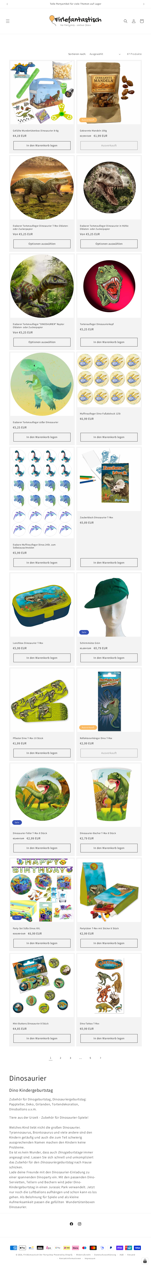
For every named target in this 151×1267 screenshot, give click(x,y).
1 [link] (50, 1058)
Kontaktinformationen (70, 1258)
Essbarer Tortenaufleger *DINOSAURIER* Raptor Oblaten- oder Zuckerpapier (38, 326)
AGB (122, 1254)
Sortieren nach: (77, 54)
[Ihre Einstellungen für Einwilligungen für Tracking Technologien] (145, 1261)
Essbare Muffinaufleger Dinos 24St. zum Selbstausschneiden (34, 546)
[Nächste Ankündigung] (144, 4)
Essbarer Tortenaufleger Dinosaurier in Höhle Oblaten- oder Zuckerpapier (104, 227)
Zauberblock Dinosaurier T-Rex (96, 517)
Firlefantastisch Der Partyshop (38, 1254)
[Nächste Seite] (100, 1058)
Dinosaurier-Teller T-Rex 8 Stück (30, 833)
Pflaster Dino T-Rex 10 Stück (28, 738)
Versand (131, 1254)
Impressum (90, 1258)
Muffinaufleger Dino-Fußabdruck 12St (100, 413)
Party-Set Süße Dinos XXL (26, 928)
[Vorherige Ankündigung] (7, 4)
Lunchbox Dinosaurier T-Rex (28, 643)
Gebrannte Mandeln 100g (93, 130)
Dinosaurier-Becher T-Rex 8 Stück (98, 833)
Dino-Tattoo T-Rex (89, 1023)
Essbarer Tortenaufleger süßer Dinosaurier (35, 422)
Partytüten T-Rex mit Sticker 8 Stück (99, 928)
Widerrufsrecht (83, 1254)
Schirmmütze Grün (90, 643)
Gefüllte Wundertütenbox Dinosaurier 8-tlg (36, 130)
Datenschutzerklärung (105, 1254)
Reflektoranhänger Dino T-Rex (96, 738)
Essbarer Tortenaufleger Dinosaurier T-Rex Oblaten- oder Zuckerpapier (41, 227)
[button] (8, 21)
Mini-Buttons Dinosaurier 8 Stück (30, 1023)
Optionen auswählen (42, 243)
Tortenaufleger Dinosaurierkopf (97, 324)
